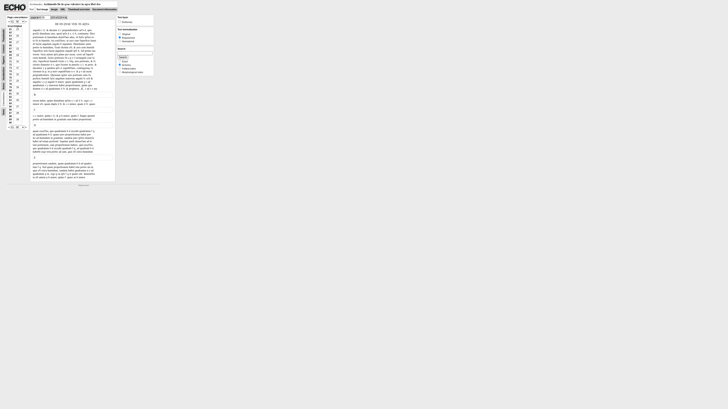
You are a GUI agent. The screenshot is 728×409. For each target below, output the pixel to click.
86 (10, 109)
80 (10, 90)
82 (10, 97)
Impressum (83, 185)
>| (66, 17)
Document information (105, 9)
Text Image (42, 9)
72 (10, 64)
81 (10, 93)
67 (10, 48)
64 (10, 39)
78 (10, 84)
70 (10, 58)
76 (10, 77)
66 (10, 45)
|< (38, 17)
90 (10, 122)
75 (10, 74)
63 (10, 35)
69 (10, 55)
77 (10, 81)
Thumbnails (3, 35)
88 (10, 116)
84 (10, 103)
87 (10, 113)
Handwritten (3, 73)
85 (10, 106)
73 (10, 68)
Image (54, 9)
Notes (3, 86)
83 (10, 100)
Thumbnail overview (79, 9)
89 (10, 119)
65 (10, 42)
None (3, 112)
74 (10, 71)
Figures (3, 60)
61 (10, 29)
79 (10, 87)
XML (62, 9)
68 (10, 52)
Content (3, 49)
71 (10, 61)
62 (10, 32)
